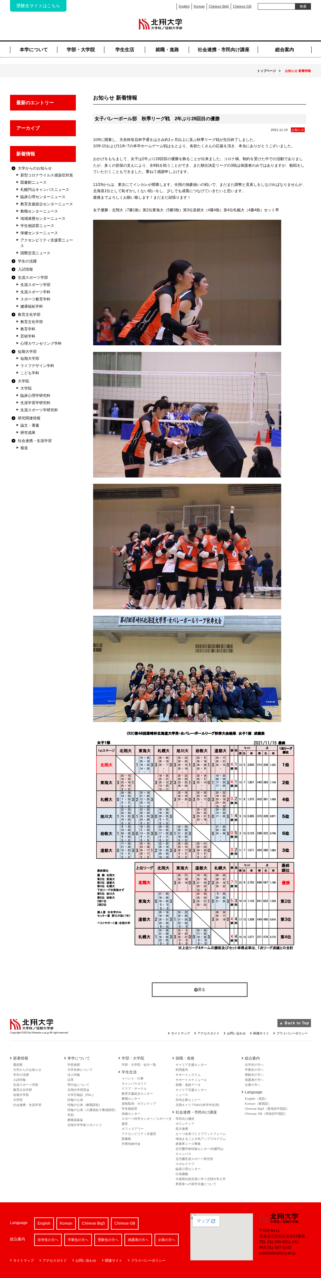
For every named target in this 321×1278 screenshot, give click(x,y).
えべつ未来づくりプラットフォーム (201, 1133)
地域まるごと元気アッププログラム (201, 1138)
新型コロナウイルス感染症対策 (46, 175)
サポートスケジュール (191, 1079)
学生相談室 (129, 1108)
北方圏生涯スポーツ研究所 (194, 1159)
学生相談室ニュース (37, 226)
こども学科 (29, 373)
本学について (34, 49)
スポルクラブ (185, 1164)
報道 (24, 448)
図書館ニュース (33, 182)
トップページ (266, 71)
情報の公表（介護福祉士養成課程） (92, 1110)
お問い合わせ (236, 1033)
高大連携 (182, 1128)
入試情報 (25, 269)
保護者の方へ (254, 1079)
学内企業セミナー (188, 1100)
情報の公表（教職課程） (84, 1105)
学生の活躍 (27, 261)
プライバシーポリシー (292, 1033)
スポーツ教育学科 (35, 299)
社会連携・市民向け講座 (224, 49)
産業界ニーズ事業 (188, 1144)
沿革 (70, 1079)
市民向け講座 (185, 1118)
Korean (199, 6)
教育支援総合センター (137, 1093)
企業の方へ (252, 1085)
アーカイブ (28, 128)
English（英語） (256, 1098)
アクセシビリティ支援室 (139, 1133)
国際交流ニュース (35, 253)
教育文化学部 (29, 314)
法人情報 (73, 1074)
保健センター (131, 1113)
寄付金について (78, 1085)
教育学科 (27, 329)
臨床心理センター (188, 1169)
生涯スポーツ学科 (35, 292)
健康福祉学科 (31, 306)
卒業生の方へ (254, 1069)
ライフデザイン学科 (37, 366)
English (184, 6)
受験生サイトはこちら (38, 5)
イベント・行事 (133, 1078)
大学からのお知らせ (35, 168)
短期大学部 (27, 351)
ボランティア (185, 1123)
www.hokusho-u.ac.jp (277, 1253)
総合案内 (284, 49)
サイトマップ (180, 1033)
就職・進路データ (188, 1085)
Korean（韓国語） (258, 1103)
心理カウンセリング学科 (41, 343)
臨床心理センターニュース (43, 197)
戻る (201, 989)
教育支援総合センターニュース (46, 204)
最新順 (18, 1064)
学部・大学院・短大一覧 (139, 1064)
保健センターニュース (39, 233)
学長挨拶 (73, 1064)
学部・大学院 (81, 49)
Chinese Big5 (219, 6)
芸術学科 (27, 336)
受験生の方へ (254, 1074)
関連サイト (261, 1033)
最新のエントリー (35, 102)
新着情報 (25, 153)
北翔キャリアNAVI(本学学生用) (197, 1105)
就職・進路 (167, 49)
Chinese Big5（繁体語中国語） (267, 1108)
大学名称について (79, 1069)
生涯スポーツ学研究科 (39, 410)
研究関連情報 (29, 418)
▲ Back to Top (294, 1023)
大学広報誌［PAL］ (81, 1095)
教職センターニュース (39, 211)
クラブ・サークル (134, 1088)
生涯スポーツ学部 (33, 277)
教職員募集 (75, 1120)
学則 (70, 1115)
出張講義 (182, 1174)
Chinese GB (242, 6)
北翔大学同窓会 (78, 1090)
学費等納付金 (131, 1144)
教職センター (131, 1098)
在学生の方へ (254, 1064)
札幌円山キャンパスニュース (44, 189)
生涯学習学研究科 (35, 403)
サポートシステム (188, 1074)
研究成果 (27, 432)
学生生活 (124, 49)
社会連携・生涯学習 (35, 441)
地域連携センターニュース (43, 218)
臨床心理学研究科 (35, 395)
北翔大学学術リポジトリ (84, 1125)
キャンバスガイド (134, 1083)
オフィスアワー (133, 1128)
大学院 (23, 381)
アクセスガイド (208, 1033)
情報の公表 (75, 1100)
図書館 (126, 1138)
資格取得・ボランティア (139, 1103)
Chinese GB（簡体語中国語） (266, 1113)
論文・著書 (29, 425)
